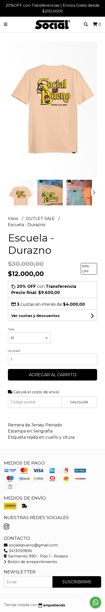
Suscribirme (77, 581)
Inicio (13, 218)
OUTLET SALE (41, 218)
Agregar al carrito (52, 374)
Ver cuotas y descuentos (35, 315)
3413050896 (20, 550)
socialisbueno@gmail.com (33, 545)
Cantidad (14, 351)
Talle (11, 329)
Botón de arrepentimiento (32, 562)
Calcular (79, 402)
